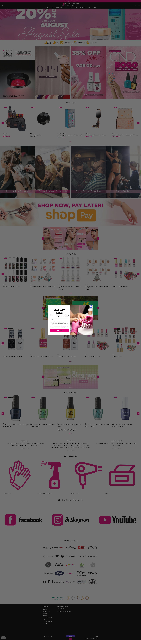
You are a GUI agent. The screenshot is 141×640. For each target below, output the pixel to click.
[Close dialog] (91, 307)
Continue (59, 330)
